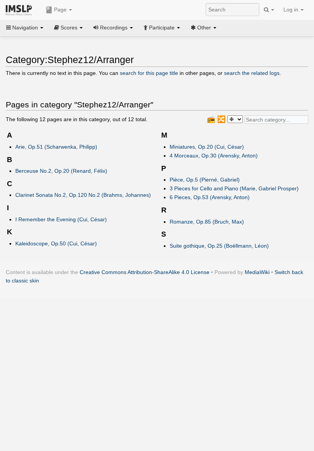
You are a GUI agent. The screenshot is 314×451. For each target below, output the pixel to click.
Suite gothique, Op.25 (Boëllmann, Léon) (219, 246)
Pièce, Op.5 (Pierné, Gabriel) (205, 180)
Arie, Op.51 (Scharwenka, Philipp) (56, 147)
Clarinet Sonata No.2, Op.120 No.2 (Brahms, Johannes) (83, 195)
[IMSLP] (20, 9)
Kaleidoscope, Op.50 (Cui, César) (56, 243)
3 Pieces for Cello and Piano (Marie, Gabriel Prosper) (234, 188)
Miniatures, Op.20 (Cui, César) (207, 147)
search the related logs (252, 73)
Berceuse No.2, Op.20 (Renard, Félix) (61, 171)
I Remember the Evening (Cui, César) (61, 219)
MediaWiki (257, 272)
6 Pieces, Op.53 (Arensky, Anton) (210, 197)
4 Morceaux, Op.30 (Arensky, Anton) (214, 155)
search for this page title (149, 73)
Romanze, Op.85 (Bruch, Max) (207, 222)
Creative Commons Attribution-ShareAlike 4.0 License (144, 272)
